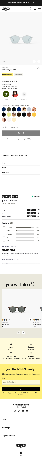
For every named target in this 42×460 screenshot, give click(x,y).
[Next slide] (40, 3)
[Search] (31, 8)
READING (14, 81)
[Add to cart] (30, 319)
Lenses (4, 167)
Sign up (21, 389)
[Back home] (6, 8)
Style (3, 163)
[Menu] (39, 8)
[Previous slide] (2, 3)
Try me (3, 61)
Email (3, 378)
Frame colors (5, 172)
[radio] (4, 109)
